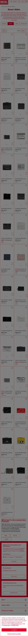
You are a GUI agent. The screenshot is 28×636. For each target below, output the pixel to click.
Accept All (14, 630)
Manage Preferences (16, 623)
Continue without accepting (14, 633)
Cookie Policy (15, 625)
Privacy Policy (6, 625)
